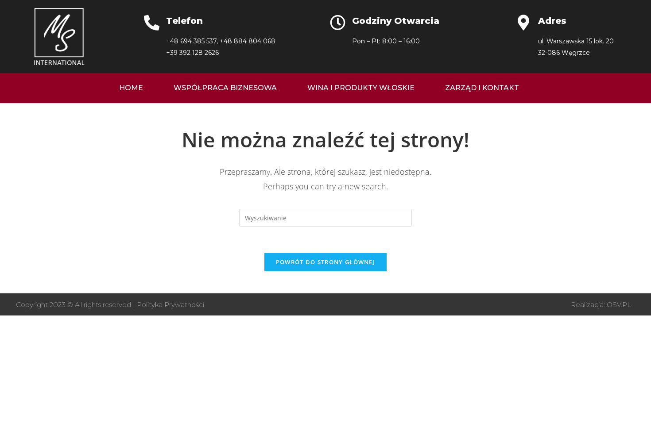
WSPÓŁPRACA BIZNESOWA (225, 88)
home (131, 88)
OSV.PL (619, 304)
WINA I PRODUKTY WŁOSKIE (361, 88)
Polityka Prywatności (170, 304)
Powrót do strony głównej (325, 262)
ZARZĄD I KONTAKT (482, 88)
